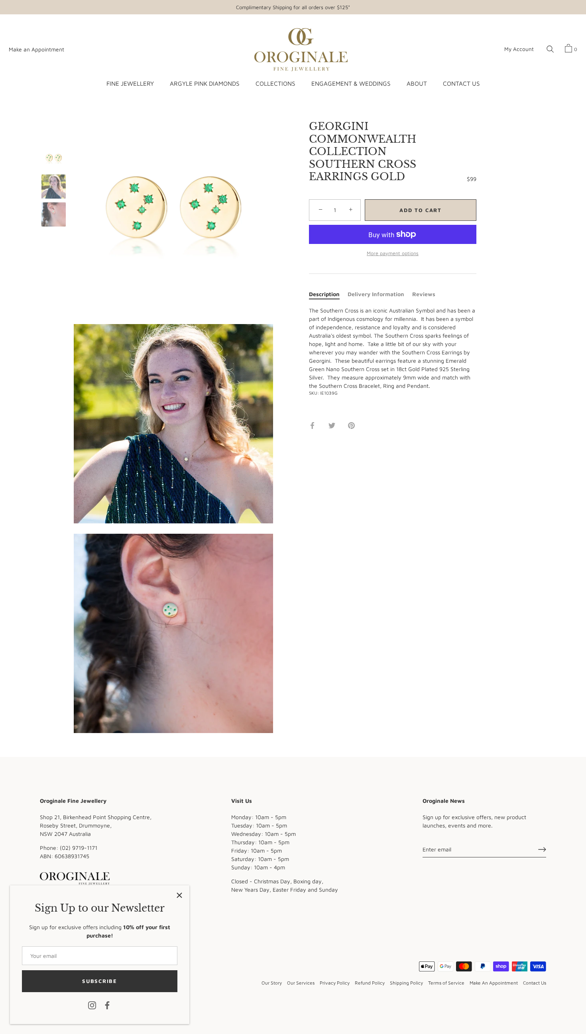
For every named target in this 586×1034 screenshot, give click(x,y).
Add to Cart (420, 210)
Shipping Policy (406, 982)
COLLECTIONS (275, 83)
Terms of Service (446, 982)
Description (324, 294)
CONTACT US (461, 83)
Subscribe (99, 981)
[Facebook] (107, 1004)
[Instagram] (92, 1004)
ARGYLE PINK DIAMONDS (204, 83)
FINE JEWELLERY (130, 83)
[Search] (550, 49)
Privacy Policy (335, 982)
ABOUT (417, 83)
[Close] (179, 895)
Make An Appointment (494, 982)
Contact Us (534, 982)
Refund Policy (370, 982)
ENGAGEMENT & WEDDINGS (350, 83)
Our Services (301, 982)
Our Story (272, 982)
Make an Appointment (36, 49)
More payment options (393, 253)
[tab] (328, 294)
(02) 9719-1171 (78, 847)
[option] (54, 160)
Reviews (423, 294)
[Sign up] (542, 849)
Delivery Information (376, 294)
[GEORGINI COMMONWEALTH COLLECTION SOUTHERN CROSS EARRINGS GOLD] (53, 158)
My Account (519, 49)
